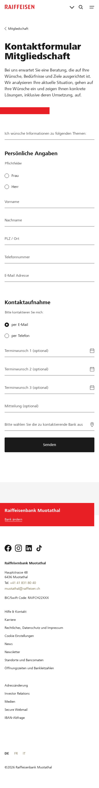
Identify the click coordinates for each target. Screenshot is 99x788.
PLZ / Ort (12, 238)
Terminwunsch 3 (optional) (26, 387)
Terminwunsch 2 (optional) (26, 369)
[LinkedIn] (28, 548)
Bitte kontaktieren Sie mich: (24, 312)
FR (16, 753)
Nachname (13, 220)
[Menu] (92, 7)
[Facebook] (8, 548)
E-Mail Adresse (17, 275)
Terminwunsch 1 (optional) (26, 350)
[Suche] (81, 7)
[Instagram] (18, 548)
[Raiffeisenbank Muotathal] (19, 7)
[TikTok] (39, 548)
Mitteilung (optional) (21, 406)
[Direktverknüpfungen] (72, 7)
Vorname (12, 201)
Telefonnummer (17, 257)
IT (24, 753)
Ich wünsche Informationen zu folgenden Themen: (46, 133)
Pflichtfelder (13, 163)
